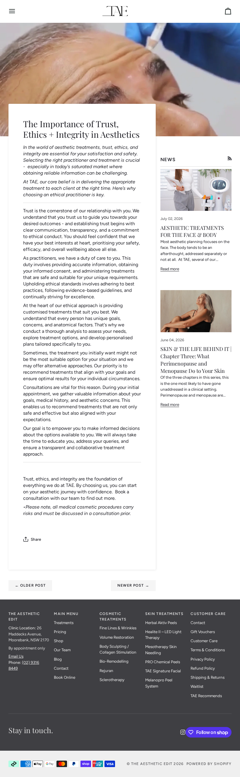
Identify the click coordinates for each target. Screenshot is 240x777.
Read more (169, 268)
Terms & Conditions (208, 649)
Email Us (15, 656)
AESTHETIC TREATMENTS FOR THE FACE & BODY (192, 231)
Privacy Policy (203, 659)
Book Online (64, 677)
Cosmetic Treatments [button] (113, 616)
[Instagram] (183, 732)
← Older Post (30, 585)
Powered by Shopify (209, 764)
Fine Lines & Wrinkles (118, 628)
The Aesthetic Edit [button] (24, 616)
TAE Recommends (206, 695)
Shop (58, 640)
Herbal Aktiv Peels (161, 622)
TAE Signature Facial (163, 671)
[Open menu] (17, 11)
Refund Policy (203, 668)
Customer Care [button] (208, 613)
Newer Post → (133, 585)
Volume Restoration (117, 637)
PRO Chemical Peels (162, 661)
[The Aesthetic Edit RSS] (230, 158)
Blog (58, 659)
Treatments (63, 622)
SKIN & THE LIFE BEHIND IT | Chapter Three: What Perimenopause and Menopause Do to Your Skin (196, 359)
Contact (61, 668)
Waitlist (197, 686)
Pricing (60, 631)
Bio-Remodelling (114, 661)
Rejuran (106, 670)
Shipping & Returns (207, 677)
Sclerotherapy (112, 679)
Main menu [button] (66, 613)
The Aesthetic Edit (151, 764)
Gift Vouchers (203, 631)
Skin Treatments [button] (164, 613)
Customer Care (204, 640)
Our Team (62, 649)
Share (36, 539)
